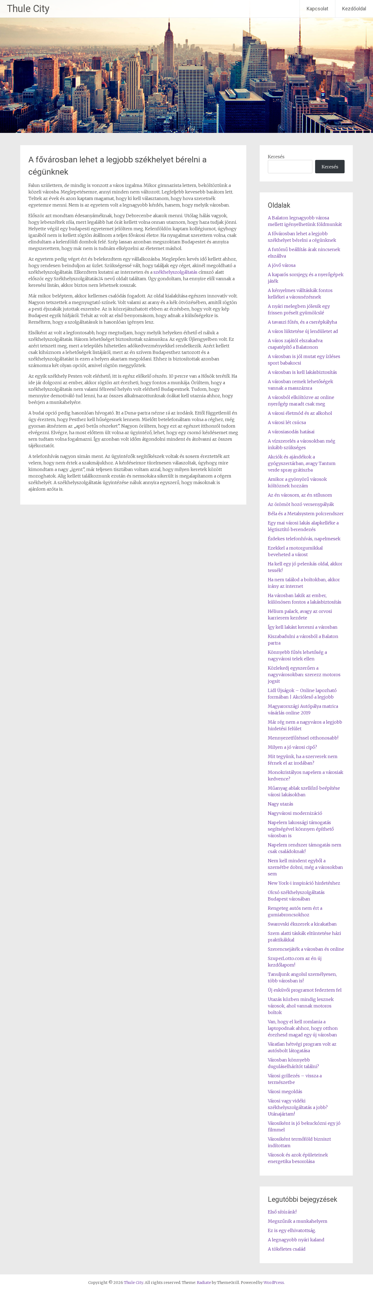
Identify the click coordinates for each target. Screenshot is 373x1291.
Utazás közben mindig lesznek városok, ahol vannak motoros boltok (301, 1006)
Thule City (28, 8)
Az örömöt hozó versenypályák (301, 504)
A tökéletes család (287, 1249)
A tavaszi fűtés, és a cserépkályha (302, 322)
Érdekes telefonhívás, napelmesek (304, 538)
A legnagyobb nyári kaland (296, 1239)
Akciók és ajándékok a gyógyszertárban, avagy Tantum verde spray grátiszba (302, 463)
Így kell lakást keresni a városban (303, 627)
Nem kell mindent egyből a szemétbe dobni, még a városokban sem (305, 867)
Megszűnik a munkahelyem (297, 1221)
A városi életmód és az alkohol (300, 413)
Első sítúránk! (282, 1212)
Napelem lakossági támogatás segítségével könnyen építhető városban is (301, 829)
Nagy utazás (280, 804)
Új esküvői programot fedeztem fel (305, 990)
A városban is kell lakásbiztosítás (302, 372)
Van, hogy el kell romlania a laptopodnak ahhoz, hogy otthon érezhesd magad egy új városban (303, 1028)
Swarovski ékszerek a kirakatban (302, 924)
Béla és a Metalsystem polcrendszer (306, 513)
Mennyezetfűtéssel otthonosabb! (303, 738)
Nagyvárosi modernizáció (295, 813)
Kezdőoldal (354, 8)
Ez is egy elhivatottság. (292, 1230)
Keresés (276, 156)
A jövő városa (281, 265)
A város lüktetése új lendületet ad (303, 331)
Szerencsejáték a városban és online (306, 949)
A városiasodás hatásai (291, 431)
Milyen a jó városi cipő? (292, 747)
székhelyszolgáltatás (175, 272)
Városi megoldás (285, 1091)
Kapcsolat (317, 8)
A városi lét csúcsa (287, 422)
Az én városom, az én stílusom (300, 495)
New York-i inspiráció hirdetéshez (304, 883)
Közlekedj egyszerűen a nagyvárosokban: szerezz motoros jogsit (304, 674)
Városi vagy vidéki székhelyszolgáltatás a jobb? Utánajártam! (298, 1107)
